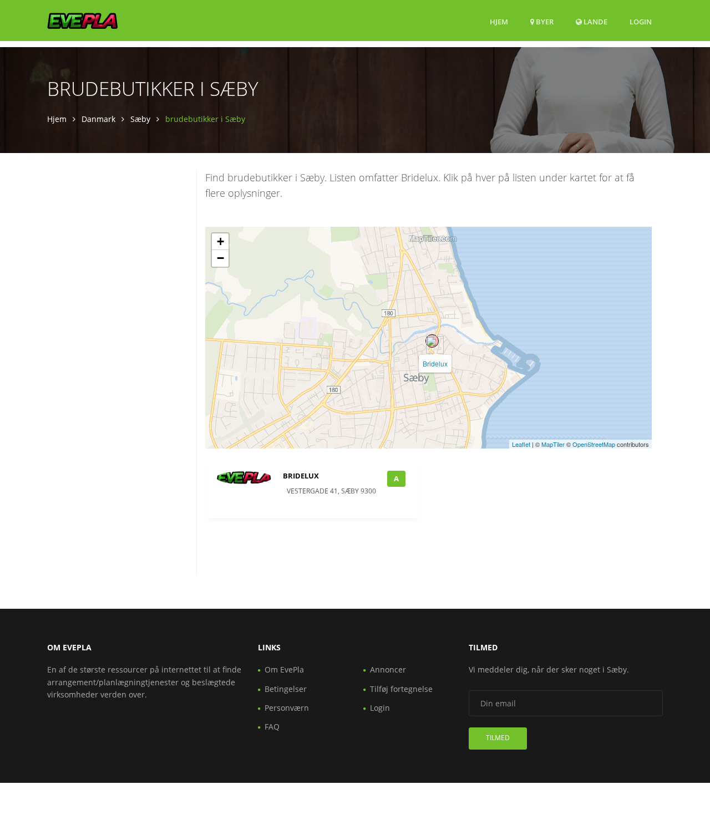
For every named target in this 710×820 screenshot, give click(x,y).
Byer (544, 22)
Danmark (98, 119)
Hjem (499, 22)
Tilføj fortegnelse (401, 689)
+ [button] (220, 241)
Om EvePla (284, 669)
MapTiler (553, 444)
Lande (594, 21)
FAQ (272, 726)
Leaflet (521, 444)
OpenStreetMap (593, 444)
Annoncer (388, 669)
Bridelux (435, 363)
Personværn (287, 707)
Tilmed (498, 737)
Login (641, 21)
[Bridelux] (432, 341)
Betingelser (286, 689)
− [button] (220, 258)
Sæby (140, 119)
